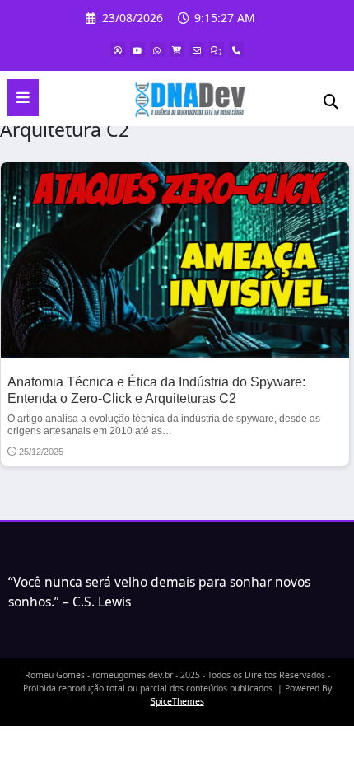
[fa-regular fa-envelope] (196, 49)
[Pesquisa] (330, 101)
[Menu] (23, 97)
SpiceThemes (177, 701)
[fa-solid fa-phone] (236, 49)
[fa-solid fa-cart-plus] (177, 49)
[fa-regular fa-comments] (216, 49)
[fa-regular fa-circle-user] (117, 49)
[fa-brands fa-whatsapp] (157, 49)
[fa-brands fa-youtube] (137, 49)
